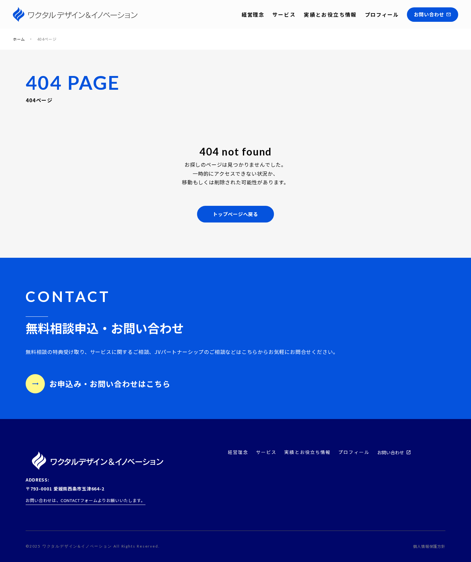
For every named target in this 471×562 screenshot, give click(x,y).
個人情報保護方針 (429, 546)
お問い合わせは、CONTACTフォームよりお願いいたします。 (85, 500)
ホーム (19, 39)
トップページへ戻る (235, 214)
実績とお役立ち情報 (330, 14)
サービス (284, 14)
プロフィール (382, 14)
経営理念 (253, 14)
